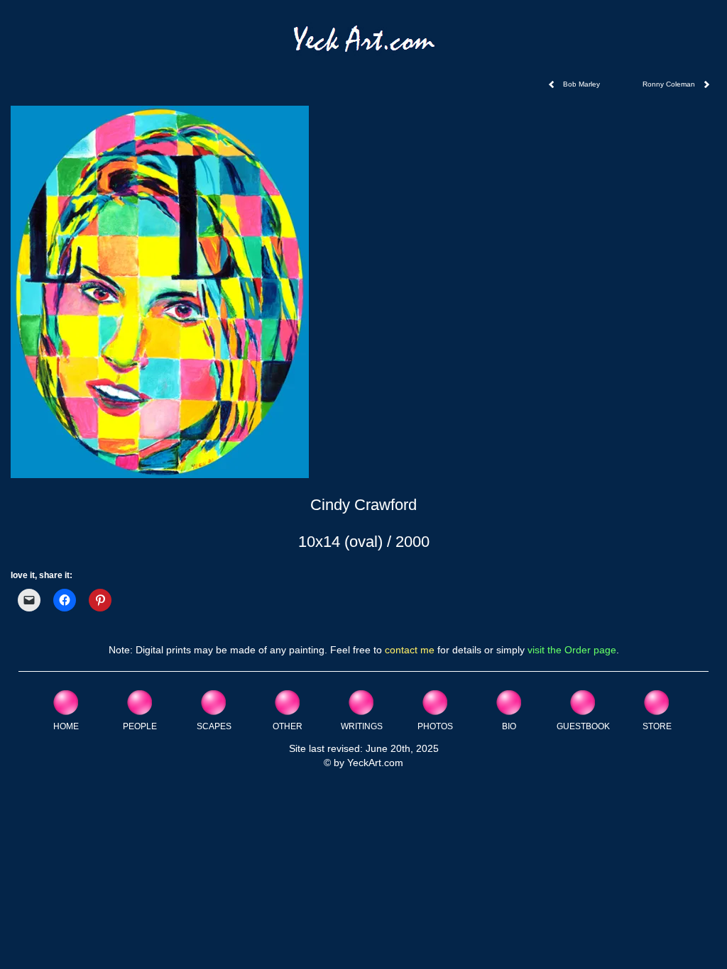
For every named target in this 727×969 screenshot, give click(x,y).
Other (287, 726)
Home (66, 726)
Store (657, 726)
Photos (435, 726)
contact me (409, 649)
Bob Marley (581, 84)
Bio (509, 726)
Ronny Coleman (669, 84)
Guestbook (583, 726)
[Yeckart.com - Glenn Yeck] (363, 43)
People (140, 726)
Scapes (214, 726)
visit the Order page (572, 649)
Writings (362, 726)
